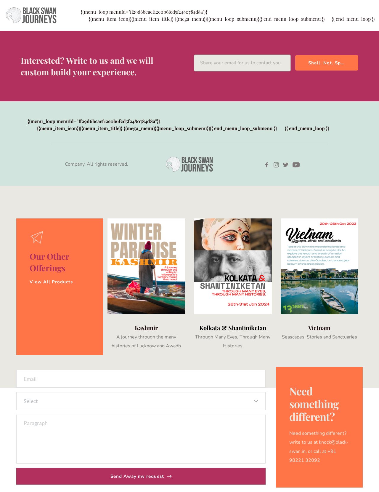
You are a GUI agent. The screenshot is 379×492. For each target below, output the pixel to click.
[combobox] (141, 401)
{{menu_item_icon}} (131, 19)
